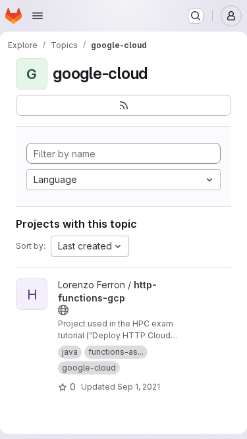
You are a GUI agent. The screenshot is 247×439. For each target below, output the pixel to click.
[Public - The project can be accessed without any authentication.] (63, 310)
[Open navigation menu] (37, 15)
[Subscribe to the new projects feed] (123, 105)
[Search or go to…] (196, 16)
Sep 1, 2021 (138, 387)
